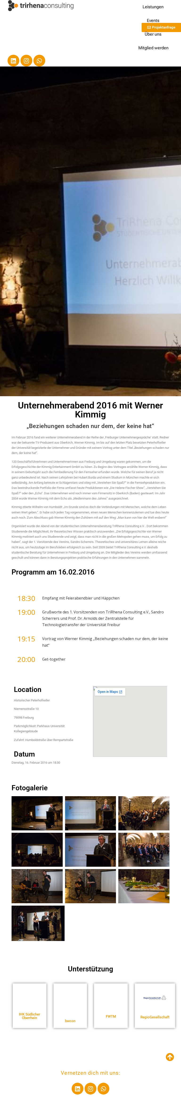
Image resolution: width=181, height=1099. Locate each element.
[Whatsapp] (39, 61)
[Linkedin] (13, 61)
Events (153, 20)
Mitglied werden (153, 47)
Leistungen (153, 6)
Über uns (153, 34)
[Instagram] (26, 61)
